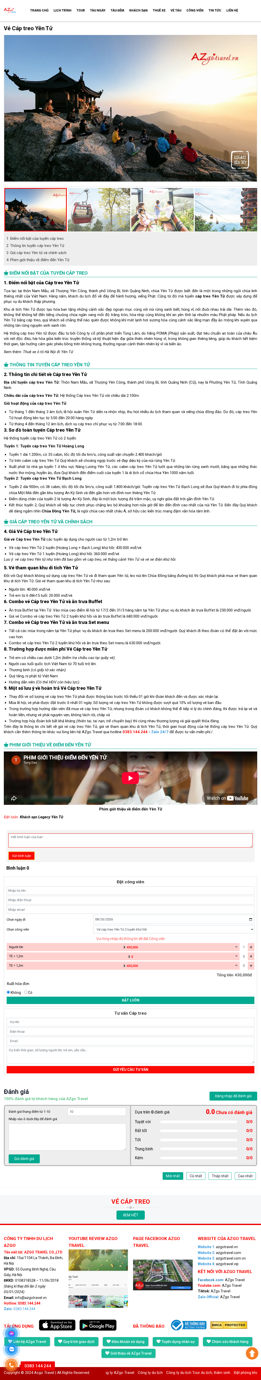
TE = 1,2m (16, 965)
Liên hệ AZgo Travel (29, 1342)
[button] (6, 209)
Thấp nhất (220, 1176)
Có (30, 993)
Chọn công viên (18, 929)
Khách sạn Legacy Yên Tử (41, 817)
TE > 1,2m (16, 956)
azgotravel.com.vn (222, 1258)
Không (16, 993)
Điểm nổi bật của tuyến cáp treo (35, 238)
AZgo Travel (221, 1280)
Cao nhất (245, 1176)
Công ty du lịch (119, 1372)
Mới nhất (173, 1176)
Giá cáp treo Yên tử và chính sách (36, 252)
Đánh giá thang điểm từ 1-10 (29, 1112)
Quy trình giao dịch (79, 1342)
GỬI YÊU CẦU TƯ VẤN (130, 1070)
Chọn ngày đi (16, 919)
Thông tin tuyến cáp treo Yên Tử (35, 245)
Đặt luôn (130, 1000)
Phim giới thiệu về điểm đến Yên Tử (37, 260)
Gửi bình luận (21, 856)
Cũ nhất (196, 1176)
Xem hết (130, 1215)
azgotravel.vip (218, 1264)
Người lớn (16, 947)
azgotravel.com (219, 1253)
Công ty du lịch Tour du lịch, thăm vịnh (167, 1372)
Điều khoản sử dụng (128, 1342)
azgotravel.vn (218, 1247)
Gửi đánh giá (24, 1159)
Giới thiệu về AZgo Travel (131, 1353)
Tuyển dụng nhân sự (178, 1342)
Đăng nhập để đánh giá (233, 1096)
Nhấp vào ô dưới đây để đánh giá (33, 1119)
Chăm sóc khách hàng (230, 1342)
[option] (130, 110)
